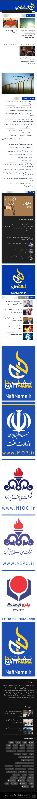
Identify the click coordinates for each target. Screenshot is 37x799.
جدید (26, 297)
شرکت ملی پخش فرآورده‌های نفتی (25, 763)
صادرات (18, 766)
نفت (25, 775)
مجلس (31, 772)
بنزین (9, 745)
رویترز (25, 754)
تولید (9, 748)
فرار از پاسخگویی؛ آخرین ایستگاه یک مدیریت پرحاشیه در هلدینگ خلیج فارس (18, 174)
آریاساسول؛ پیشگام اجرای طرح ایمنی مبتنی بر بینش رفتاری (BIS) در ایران (19, 165)
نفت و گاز (14, 777)
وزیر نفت (22, 780)
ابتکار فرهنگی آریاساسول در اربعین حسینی (21, 135)
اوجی (18, 742)
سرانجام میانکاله (29, 89)
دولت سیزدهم (11, 751)
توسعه (15, 748)
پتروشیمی (15, 783)
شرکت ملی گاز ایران (28, 766)
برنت (16, 745)
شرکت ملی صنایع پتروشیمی (26, 757)
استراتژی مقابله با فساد (26, 161)
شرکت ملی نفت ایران (28, 760)
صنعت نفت (9, 766)
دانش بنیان (21, 751)
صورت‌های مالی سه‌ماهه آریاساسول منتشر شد (20, 144)
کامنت (21, 297)
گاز (32, 786)
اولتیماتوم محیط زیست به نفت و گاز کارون (28, 62)
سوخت (18, 754)
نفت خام (31, 777)
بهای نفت (31, 748)
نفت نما (23, 777)
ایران (22, 745)
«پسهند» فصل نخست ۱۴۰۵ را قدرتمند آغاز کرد (20, 147)
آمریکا (32, 742)
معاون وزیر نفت (12, 772)
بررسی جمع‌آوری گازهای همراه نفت (11, 31)
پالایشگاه (24, 783)
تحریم (23, 748)
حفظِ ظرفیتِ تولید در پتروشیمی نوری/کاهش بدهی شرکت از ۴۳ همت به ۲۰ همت (17, 131)
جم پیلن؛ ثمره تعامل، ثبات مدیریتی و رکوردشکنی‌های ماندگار (18, 179)
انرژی (25, 742)
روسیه (32, 754)
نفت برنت (16, 775)
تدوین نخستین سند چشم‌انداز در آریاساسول (20, 110)
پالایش (31, 783)
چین (7, 783)
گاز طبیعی (25, 786)
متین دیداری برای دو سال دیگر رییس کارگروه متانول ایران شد (17, 140)
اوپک (11, 742)
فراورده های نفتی (21, 769)
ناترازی (31, 775)
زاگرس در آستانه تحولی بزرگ (24, 157)
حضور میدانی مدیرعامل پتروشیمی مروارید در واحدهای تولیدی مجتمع (18, 126)
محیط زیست (23, 772)
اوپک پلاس (30, 745)
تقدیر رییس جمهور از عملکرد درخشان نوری (21, 154)
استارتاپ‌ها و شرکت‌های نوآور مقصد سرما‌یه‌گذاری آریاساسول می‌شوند (19, 185)
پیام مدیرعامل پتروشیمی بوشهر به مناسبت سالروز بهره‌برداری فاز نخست (19, 102)
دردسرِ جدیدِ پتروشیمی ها (15, 334)
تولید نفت (31, 751)
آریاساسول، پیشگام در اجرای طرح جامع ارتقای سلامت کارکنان (19, 115)
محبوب (32, 297)
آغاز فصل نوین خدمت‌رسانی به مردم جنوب (18, 243)
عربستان (31, 769)
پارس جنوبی (12, 780)
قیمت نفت (10, 769)
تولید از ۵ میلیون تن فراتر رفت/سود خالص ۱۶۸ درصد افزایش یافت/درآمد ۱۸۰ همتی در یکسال (19, 120)
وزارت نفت (30, 780)
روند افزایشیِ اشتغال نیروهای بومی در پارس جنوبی (18, 151)
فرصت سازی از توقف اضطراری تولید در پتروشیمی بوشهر (17, 169)
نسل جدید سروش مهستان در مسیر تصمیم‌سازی (20, 107)
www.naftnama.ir (23, 797)
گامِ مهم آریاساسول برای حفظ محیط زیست (28, 36)
